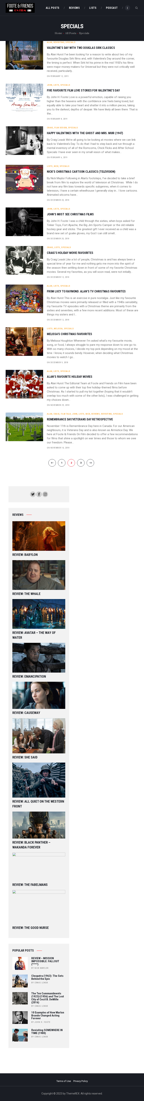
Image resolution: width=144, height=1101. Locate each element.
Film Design (60, 127)
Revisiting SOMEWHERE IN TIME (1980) (47, 1032)
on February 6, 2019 (57, 157)
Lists (56, 85)
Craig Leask (41, 982)
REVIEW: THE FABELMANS (30, 885)
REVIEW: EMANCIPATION (29, 676)
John (49, 85)
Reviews (95, 414)
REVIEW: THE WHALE (26, 594)
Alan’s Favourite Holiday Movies (69, 376)
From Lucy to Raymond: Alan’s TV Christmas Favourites (86, 291)
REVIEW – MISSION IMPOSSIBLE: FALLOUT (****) (45, 961)
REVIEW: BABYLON (25, 555)
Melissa (58, 328)
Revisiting (58, 42)
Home (58, 33)
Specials (70, 42)
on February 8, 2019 (57, 119)
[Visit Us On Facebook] (39, 493)
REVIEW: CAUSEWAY (26, 713)
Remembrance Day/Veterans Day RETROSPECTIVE (80, 419)
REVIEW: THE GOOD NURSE (30, 928)
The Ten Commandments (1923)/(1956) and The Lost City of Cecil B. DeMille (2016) (47, 998)
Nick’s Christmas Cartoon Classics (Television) (81, 171)
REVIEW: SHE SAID (25, 757)
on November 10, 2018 (58, 448)
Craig (50, 127)
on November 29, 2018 (58, 405)
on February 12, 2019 (57, 76)
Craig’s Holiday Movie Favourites (70, 253)
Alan (49, 42)
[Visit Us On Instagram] (45, 493)
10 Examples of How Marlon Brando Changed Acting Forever (47, 1015)
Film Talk (66, 414)
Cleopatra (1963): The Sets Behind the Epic (47, 978)
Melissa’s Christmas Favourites (69, 334)
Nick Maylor (41, 968)
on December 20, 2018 (58, 200)
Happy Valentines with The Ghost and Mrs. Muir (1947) (85, 133)
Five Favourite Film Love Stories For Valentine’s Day (83, 90)
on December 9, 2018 (57, 362)
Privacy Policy (80, 1081)
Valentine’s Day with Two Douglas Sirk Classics (81, 48)
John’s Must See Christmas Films (70, 214)
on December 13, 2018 (58, 277)
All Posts (70, 33)
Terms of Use (63, 1081)
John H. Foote (42, 1022)
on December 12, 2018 (58, 320)
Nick (56, 166)
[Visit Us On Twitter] (33, 493)
